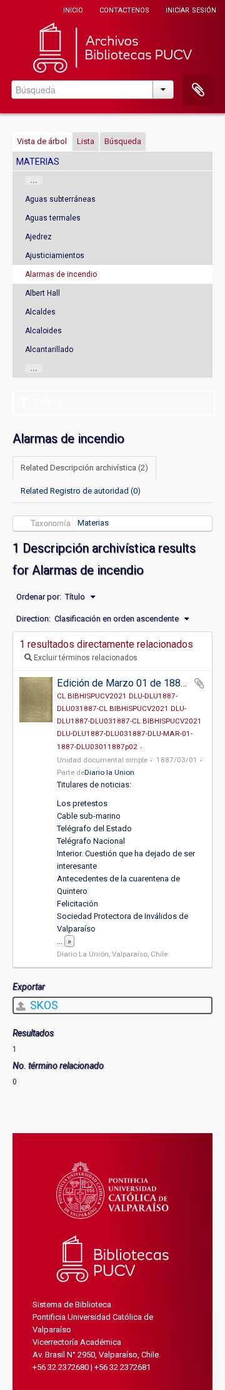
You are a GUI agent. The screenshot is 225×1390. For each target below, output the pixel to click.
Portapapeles (198, 90)
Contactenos (124, 9)
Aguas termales (53, 218)
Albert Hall (42, 293)
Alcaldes (40, 312)
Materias (93, 522)
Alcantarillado (49, 349)
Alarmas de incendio (61, 274)
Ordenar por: (38, 596)
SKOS (43, 1005)
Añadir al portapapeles (199, 683)
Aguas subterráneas (60, 199)
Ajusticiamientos (54, 255)
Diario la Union (109, 772)
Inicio (73, 9)
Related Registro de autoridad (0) (81, 490)
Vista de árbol (42, 141)
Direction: (33, 618)
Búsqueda (122, 141)
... (34, 180)
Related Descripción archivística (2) (84, 467)
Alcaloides (43, 330)
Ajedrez (38, 236)
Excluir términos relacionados (85, 657)
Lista (85, 141)
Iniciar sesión (191, 9)
